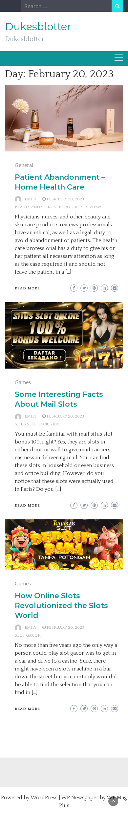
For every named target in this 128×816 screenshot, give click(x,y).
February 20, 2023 (65, 199)
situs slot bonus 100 (37, 424)
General (24, 165)
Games (23, 382)
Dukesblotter (38, 26)
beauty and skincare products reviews (58, 207)
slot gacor (27, 635)
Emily (30, 199)
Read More (27, 288)
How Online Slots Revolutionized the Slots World (61, 605)
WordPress (44, 798)
